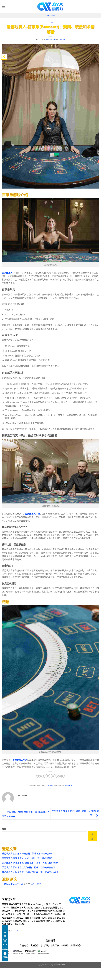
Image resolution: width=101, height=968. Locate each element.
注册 (48, 15)
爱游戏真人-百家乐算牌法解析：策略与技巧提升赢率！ (27, 853)
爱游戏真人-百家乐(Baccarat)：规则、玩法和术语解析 (27, 858)
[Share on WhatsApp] (38, 776)
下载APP (5, 958)
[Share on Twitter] (48, 776)
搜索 (4, 829)
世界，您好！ (36, 884)
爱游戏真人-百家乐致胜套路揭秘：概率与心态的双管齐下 (28, 867)
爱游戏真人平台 (32, 513)
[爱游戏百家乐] (50, 6)
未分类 (50, 22)
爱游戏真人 (7, 272)
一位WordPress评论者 (12, 884)
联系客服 (5, 949)
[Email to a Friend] (53, 776)
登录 (53, 15)
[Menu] (3, 6)
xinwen (62, 39)
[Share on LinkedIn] (62, 776)
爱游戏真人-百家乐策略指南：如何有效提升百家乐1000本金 (30, 862)
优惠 (5, 941)
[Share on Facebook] (43, 776)
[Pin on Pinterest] (57, 776)
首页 (5, 933)
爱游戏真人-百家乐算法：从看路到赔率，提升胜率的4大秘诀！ (31, 871)
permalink (68, 785)
